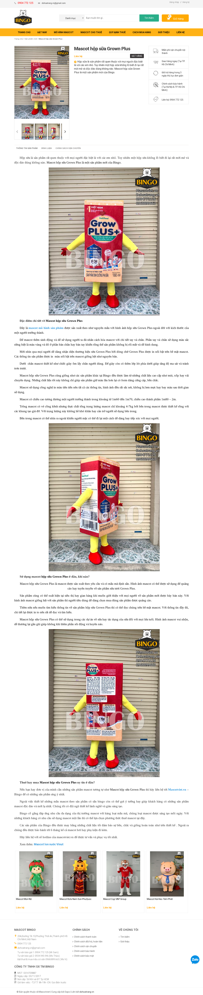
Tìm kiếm (125, 937)
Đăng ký (186, 2)
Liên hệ (78, 56)
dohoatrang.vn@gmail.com (54, 3)
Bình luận (46, 148)
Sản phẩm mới (31, 39)
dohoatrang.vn (86, 992)
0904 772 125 (24, 943)
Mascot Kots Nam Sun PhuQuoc (76, 893)
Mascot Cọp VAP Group (115, 893)
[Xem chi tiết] (54, 909)
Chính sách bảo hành (84, 951)
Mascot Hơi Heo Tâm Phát (160, 893)
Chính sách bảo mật (84, 956)
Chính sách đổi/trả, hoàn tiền (88, 941)
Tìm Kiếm (149, 18)
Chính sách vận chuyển (68, 148)
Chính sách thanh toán (85, 937)
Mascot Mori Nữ (24, 893)
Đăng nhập (174, 2)
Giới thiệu (124, 941)
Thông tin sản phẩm (27, 148)
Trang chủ (18, 39)
